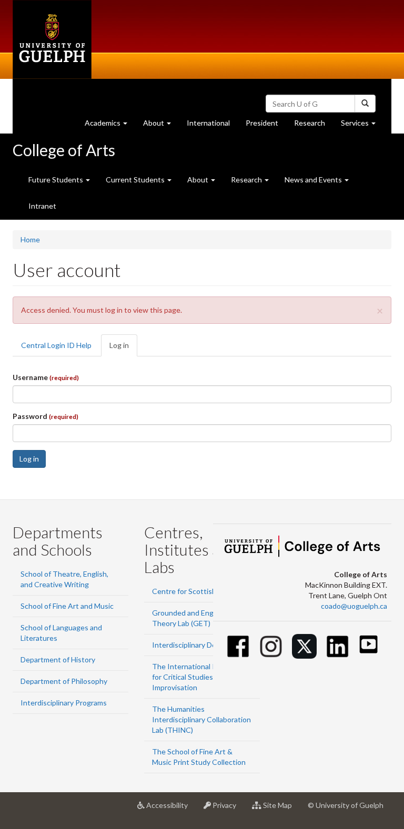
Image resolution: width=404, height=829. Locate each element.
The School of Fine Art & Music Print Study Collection (199, 756)
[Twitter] (304, 646)
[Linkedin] (337, 646)
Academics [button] (110, 126)
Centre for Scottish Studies (197, 591)
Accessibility (170, 809)
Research (313, 126)
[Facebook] (238, 646)
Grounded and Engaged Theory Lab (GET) (191, 618)
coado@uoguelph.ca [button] (354, 605)
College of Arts (64, 149)
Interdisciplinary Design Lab (197, 644)
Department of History (58, 659)
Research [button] (247, 179)
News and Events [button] (314, 179)
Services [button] (362, 126)
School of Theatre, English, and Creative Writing (64, 579)
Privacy (227, 809)
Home (30, 239)
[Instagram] (271, 646)
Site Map (280, 809)
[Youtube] (368, 644)
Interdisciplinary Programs (64, 702)
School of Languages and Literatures (61, 632)
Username (46, 377)
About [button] (161, 126)
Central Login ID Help (56, 345)
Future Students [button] (56, 179)
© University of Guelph (345, 805)
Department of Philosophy (64, 681)
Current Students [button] (136, 179)
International (208, 122)
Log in (123, 348)
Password (45, 416)
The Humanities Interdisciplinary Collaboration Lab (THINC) (201, 719)
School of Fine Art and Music (67, 605)
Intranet (42, 205)
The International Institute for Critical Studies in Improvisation (197, 677)
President (262, 122)
